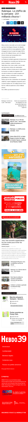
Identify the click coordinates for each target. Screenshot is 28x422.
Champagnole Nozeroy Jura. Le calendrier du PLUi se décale (18, 263)
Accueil (3, 5)
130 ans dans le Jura (5, 123)
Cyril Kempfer (6, 19)
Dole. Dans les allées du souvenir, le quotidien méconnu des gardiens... (17, 278)
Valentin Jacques (5, 246)
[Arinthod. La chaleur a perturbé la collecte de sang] (5, 287)
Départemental (5, 237)
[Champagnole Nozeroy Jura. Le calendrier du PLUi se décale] (5, 263)
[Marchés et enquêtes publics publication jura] (14, 212)
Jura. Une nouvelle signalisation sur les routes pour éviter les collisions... (13, 242)
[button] (26, 2)
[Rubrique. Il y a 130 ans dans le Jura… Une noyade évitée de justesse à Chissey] (5, 121)
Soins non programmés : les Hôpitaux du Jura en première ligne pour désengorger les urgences (20, 104)
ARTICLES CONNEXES (7, 115)
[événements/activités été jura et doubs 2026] (14, 191)
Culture (7, 5)
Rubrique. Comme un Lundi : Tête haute (7, 101)
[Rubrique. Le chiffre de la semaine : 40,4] (5, 130)
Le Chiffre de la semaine (10, 8)
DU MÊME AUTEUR (19, 115)
